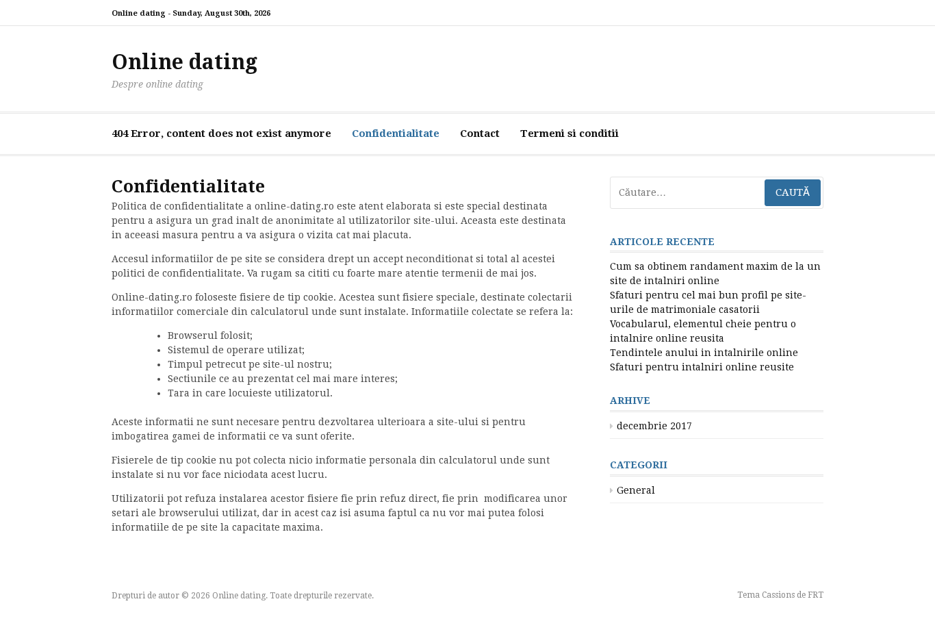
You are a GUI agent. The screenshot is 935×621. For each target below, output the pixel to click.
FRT (815, 595)
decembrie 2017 (654, 425)
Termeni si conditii (569, 133)
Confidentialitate (395, 133)
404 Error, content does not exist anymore (221, 133)
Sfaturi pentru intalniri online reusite (702, 367)
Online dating (184, 62)
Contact (480, 133)
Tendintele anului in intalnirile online (704, 352)
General (636, 490)
